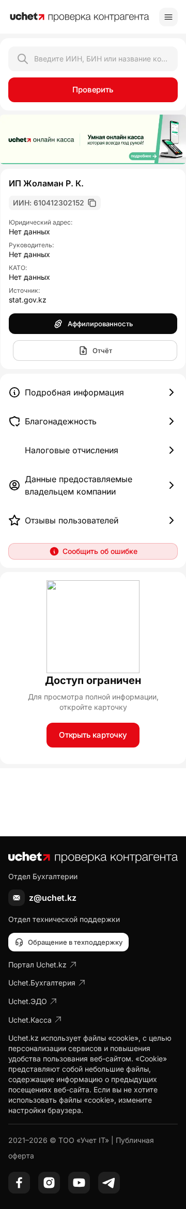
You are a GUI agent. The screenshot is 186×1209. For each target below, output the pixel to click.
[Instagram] (49, 1183)
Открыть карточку (93, 735)
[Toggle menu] (168, 17)
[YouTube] (79, 1183)
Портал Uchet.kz (37, 964)
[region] (93, 139)
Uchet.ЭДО (27, 1001)
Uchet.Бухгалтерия (41, 982)
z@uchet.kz (52, 898)
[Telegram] (109, 1183)
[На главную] (79, 16)
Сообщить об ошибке (100, 551)
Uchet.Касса (30, 1019)
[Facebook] (19, 1183)
